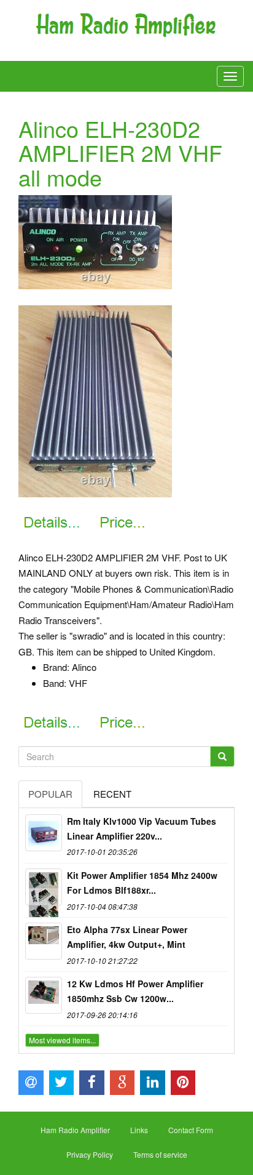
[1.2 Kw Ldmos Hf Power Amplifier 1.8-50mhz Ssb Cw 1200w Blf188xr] (43, 995)
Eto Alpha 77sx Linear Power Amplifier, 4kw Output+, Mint (127, 936)
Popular (50, 793)
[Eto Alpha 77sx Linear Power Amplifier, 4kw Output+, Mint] (43, 941)
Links (139, 1130)
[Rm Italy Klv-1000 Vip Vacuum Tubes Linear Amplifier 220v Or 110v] (43, 832)
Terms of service (160, 1154)
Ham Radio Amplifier (75, 1130)
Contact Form (190, 1130)
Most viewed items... (62, 1040)
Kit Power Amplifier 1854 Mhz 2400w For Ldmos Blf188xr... (142, 882)
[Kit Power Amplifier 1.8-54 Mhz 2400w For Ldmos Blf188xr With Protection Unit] (43, 886)
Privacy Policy (89, 1154)
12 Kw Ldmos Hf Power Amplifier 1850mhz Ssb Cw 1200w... (135, 991)
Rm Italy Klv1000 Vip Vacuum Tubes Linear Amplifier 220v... (141, 828)
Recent (112, 793)
